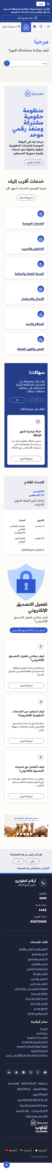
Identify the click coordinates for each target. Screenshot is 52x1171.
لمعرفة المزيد (26, 458)
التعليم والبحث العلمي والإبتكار (33, 949)
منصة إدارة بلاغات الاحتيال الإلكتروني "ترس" (26, 1055)
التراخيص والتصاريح (38, 958)
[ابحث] (7, 63)
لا (18, 861)
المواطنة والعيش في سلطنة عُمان (31, 988)
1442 (42, 910)
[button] (48, 26)
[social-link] (11, 1150)
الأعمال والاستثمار (32, 298)
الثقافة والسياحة (39, 993)
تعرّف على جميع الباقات (32, 408)
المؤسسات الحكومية (37, 1037)
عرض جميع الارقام (27, 884)
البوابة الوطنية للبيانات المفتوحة (32, 1046)
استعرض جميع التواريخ (33, 549)
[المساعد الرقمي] (6, 1165)
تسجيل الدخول (9, 26)
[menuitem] (26, 1028)
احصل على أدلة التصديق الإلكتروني (28, 630)
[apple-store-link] (41, 1150)
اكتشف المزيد (33, 162)
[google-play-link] (26, 1150)
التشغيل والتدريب (32, 248)
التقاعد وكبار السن (39, 983)
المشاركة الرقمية (39, 1050)
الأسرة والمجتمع (40, 954)
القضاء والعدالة (40, 973)
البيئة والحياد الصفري (37, 968)
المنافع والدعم (35, 323)
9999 (42, 898)
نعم (32, 861)
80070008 (38, 921)
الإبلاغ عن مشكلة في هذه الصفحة (33, 868)
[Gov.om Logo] (26, 27)
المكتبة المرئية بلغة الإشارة (35, 1041)
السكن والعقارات (39, 963)
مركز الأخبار (42, 1033)
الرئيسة (44, 1028)
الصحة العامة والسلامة (29, 273)
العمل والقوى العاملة (30, 349)
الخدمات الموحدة (33, 223)
